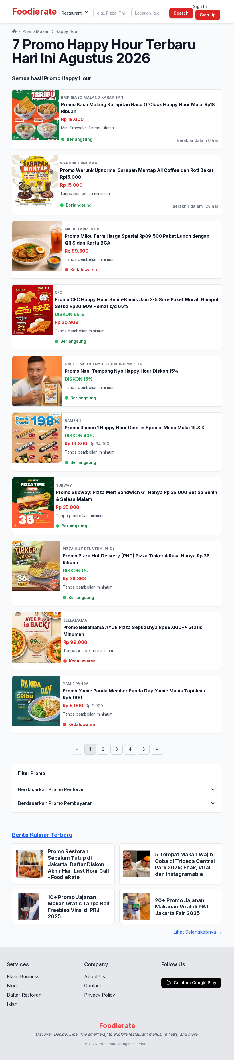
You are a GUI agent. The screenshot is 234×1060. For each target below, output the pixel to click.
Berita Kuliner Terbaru (42, 834)
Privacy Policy (99, 995)
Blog (12, 985)
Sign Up (208, 14)
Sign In (200, 6)
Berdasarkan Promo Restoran (51, 789)
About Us (94, 976)
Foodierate (34, 11)
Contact (92, 985)
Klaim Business (23, 976)
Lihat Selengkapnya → (198, 932)
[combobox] (111, 13)
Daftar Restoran (24, 995)
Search (181, 13)
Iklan (12, 1004)
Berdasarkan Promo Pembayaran (55, 803)
